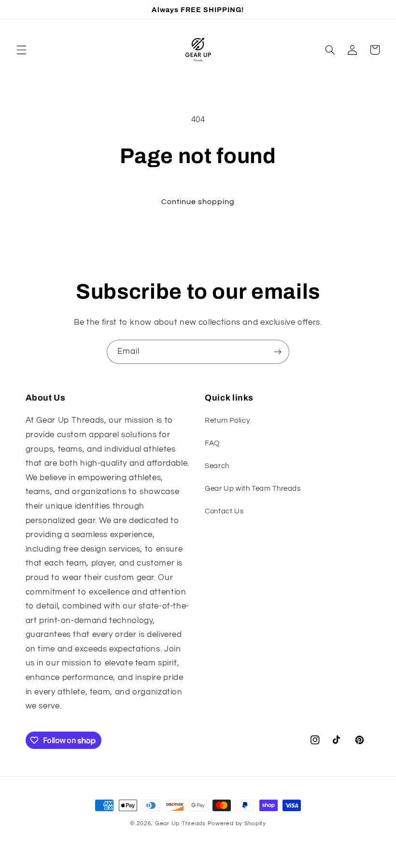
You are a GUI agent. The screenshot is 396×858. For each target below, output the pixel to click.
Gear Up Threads (180, 823)
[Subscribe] (278, 351)
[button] (21, 50)
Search (217, 466)
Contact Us (224, 511)
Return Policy (227, 420)
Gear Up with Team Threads (253, 488)
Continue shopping (198, 202)
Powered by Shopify (237, 823)
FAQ (212, 443)
